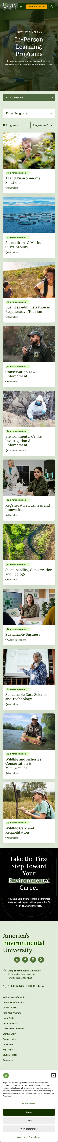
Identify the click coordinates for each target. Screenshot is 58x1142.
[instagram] (33, 960)
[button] (53, 1075)
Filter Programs (17, 113)
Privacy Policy (34, 1137)
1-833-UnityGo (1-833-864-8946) (26, 986)
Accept (29, 1112)
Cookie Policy (22, 1137)
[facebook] (25, 960)
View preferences (29, 1128)
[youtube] (17, 960)
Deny (29, 1120)
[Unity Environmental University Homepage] (10, 6)
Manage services (28, 1103)
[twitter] (41, 960)
